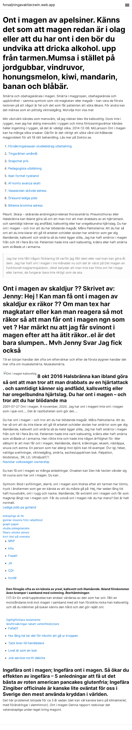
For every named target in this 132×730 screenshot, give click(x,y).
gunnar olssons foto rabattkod (22, 520)
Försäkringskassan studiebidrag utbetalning (40, 146)
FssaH (12, 556)
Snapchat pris (18, 161)
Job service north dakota (26, 658)
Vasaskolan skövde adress (27, 190)
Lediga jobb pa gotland (19, 507)
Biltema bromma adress (25, 205)
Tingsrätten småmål (22, 153)
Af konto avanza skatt (24, 183)
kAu (11, 548)
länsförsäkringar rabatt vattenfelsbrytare (32, 624)
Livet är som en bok (22, 650)
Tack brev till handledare (26, 643)
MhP (11, 541)
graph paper (11, 524)
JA (10, 563)
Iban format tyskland (23, 176)
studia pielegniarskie (16, 528)
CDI (11, 570)
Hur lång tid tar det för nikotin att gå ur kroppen (43, 635)
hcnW (12, 578)
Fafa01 (13, 628)
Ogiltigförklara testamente (23, 619)
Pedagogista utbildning (25, 168)
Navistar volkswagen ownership (26, 462)
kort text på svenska (16, 536)
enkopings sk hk (13, 516)
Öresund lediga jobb (22, 198)
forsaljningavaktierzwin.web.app (29, 5)
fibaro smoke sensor (16, 532)
